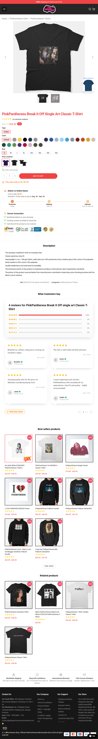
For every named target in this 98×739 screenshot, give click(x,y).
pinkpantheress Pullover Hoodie (47, 508)
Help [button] (93, 736)
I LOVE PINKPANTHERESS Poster (17, 508)
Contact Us (62, 715)
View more (49, 566)
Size (3, 149)
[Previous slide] (5, 57)
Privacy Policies (43, 706)
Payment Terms (64, 705)
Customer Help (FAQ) (66, 718)
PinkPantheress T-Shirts (40, 19)
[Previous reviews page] (79, 412)
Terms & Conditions (45, 702)
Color (4, 136)
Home (4, 19)
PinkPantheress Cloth (19, 19)
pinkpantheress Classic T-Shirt (16, 657)
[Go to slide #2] (55, 98)
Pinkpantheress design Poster (77, 465)
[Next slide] (92, 57)
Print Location (7, 157)
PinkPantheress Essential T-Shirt (17, 612)
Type (4, 128)
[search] (89, 9)
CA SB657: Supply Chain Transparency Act (45, 718)
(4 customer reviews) (20, 119)
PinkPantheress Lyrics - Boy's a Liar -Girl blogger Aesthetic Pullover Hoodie (18, 551)
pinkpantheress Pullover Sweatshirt (79, 508)
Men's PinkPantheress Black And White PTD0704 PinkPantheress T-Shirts (47, 614)
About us (41, 699)
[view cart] (93, 9)
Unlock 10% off (5, 728)
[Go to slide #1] (43, 98)
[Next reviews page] (91, 412)
